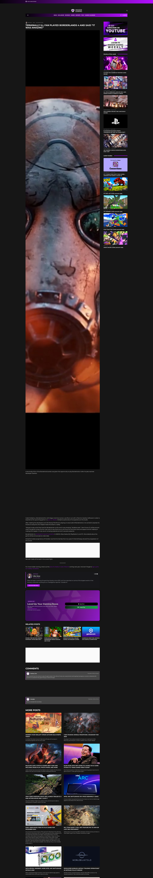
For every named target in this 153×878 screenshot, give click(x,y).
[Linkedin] (95, 574)
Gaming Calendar (90, 15)
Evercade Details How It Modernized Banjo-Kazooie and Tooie (52, 640)
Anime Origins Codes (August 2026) (113, 247)
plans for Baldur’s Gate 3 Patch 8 (59, 567)
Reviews (67, 15)
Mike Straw (30, 22)
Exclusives (61, 15)
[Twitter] (94, 574)
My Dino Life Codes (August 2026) (113, 193)
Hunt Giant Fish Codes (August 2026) (114, 229)
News (55, 15)
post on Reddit (52, 520)
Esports (78, 15)
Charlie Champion (107, 90)
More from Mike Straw (33, 585)
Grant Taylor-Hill (106, 129)
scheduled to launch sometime (45, 534)
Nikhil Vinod (106, 209)
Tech (82, 15)
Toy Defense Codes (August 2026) (113, 211)
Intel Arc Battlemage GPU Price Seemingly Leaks (81, 796)
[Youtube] (97, 574)
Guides (73, 15)
